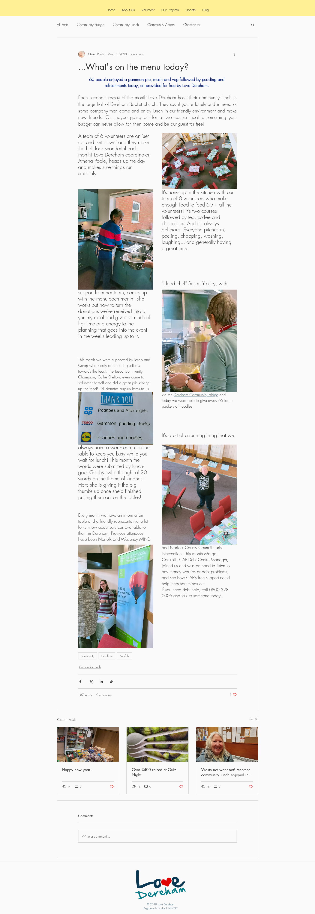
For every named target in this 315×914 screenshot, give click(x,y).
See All (253, 719)
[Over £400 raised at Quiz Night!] (158, 744)
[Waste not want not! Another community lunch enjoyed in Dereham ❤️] (227, 744)
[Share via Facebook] (80, 681)
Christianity (191, 24)
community (87, 656)
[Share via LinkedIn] (101, 681)
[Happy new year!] (88, 744)
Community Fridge (90, 24)
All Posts (62, 24)
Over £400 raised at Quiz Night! (154, 772)
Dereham (106, 656)
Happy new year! (77, 769)
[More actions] (234, 54)
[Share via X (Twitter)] (91, 681)
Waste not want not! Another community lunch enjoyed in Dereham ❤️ (225, 772)
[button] (253, 24)
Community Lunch (126, 24)
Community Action (161, 24)
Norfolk (124, 656)
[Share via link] (112, 681)
